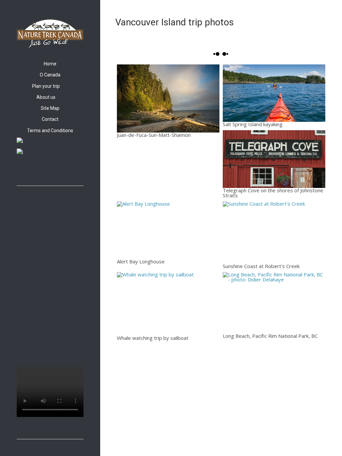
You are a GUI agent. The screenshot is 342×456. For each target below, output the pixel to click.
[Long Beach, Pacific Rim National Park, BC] (274, 302)
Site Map (50, 108)
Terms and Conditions (50, 130)
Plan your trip (46, 86)
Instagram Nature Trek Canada (27, 171)
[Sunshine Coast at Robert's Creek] (274, 232)
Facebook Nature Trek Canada (20, 171)
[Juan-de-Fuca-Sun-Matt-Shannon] (168, 98)
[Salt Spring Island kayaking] (274, 93)
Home (50, 63)
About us (45, 97)
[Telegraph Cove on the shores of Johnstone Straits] (274, 159)
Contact (50, 119)
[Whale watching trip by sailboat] (168, 303)
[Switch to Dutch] (50, 152)
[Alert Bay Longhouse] (168, 230)
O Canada (50, 74)
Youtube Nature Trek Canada (35, 171)
